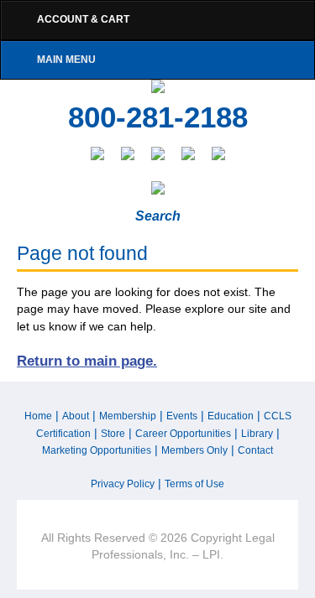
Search (158, 216)
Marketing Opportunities (96, 450)
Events (181, 416)
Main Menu (66, 59)
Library (257, 433)
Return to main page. (87, 360)
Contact (255, 450)
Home (38, 416)
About (75, 416)
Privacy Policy (123, 484)
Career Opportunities (183, 433)
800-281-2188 (158, 117)
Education (230, 416)
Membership (127, 416)
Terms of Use (194, 484)
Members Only (194, 450)
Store (113, 433)
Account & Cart (83, 19)
